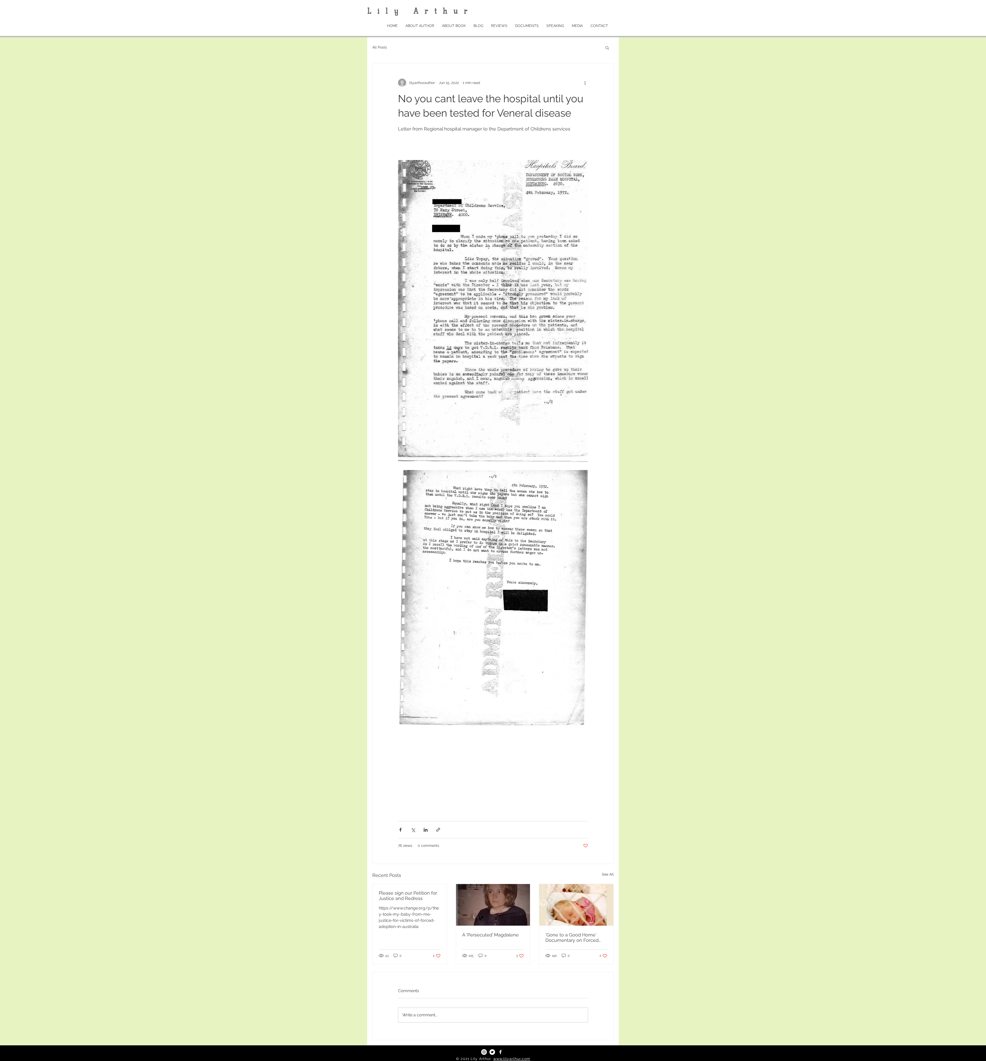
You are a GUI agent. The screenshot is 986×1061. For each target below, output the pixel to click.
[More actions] (585, 83)
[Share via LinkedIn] (425, 829)
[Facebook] (500, 1052)
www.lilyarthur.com (511, 1059)
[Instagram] (484, 1052)
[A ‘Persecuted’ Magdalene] (493, 905)
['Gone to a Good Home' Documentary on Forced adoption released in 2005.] (576, 905)
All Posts (379, 47)
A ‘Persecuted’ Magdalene (490, 934)
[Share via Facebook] (400, 829)
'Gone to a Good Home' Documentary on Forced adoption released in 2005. (574, 937)
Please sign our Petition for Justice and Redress (408, 895)
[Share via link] (438, 829)
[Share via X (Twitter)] (413, 829)
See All (608, 874)
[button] (607, 47)
